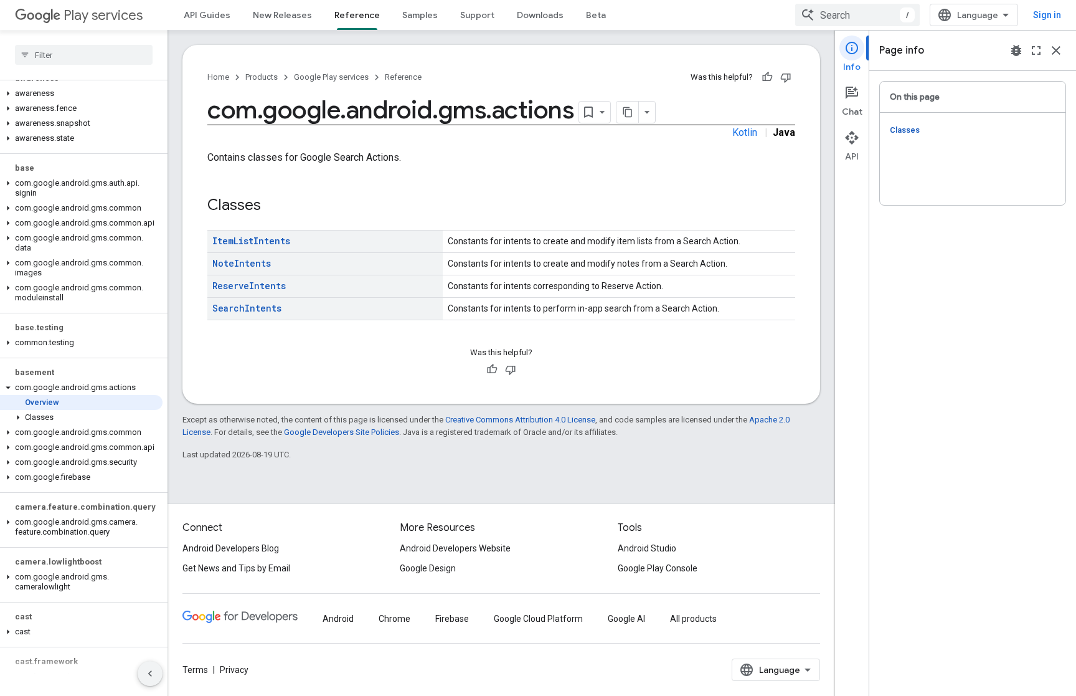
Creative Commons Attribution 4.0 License (520, 419)
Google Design (428, 568)
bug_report (1016, 50)
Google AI (626, 619)
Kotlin (744, 132)
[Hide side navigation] (150, 673)
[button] (81, 93)
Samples (420, 15)
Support (477, 15)
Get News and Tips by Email (236, 568)
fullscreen (1036, 50)
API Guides (207, 15)
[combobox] (857, 15)
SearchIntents (246, 308)
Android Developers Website (455, 548)
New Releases (282, 15)
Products (261, 77)
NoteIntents (241, 263)
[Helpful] (767, 77)
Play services (103, 15)
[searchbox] (84, 55)
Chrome (394, 619)
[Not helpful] (785, 77)
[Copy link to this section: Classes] (273, 206)
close (1056, 50)
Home (218, 77)
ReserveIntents (249, 286)
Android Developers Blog (230, 548)
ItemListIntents (251, 241)
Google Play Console (657, 568)
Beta (596, 15)
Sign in (1047, 15)
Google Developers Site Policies (341, 432)
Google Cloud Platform (538, 619)
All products (693, 619)
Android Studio (647, 548)
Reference (357, 15)
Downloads (540, 15)
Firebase (452, 619)
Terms (195, 670)
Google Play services (331, 77)
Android (338, 619)
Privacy (234, 670)
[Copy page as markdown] (627, 112)
